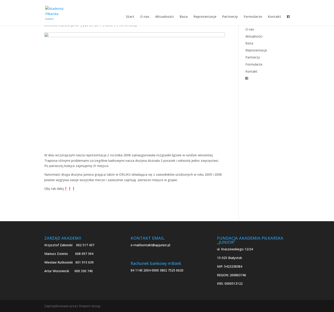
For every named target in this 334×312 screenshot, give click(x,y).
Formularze (253, 17)
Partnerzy (230, 17)
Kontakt (274, 17)
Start (130, 17)
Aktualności (164, 17)
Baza (184, 17)
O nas (144, 17)
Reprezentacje (205, 17)
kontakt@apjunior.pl (155, 245)
